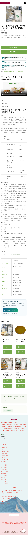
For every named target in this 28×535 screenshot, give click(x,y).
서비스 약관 (11, 523)
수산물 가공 (5, 459)
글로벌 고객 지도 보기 (9, 400)
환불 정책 (16, 523)
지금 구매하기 (14, 52)
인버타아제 (4, 464)
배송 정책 (21, 523)
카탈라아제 (4, 469)
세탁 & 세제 (5, 455)
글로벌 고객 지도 (4, 440)
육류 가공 (4, 453)
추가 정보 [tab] (4, 103)
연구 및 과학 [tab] (5, 106)
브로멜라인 (4, 475)
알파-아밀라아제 (5, 471)
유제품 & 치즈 (5, 451)
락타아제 (3, 473)
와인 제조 (4, 457)
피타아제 (3, 481)
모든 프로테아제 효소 (8, 410)
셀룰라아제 (4, 466)
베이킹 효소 (5, 447)
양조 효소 (4, 449)
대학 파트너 (21, 400)
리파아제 (3, 479)
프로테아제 (20, 71)
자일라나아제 (4, 483)
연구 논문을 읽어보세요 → (10, 310)
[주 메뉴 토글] (25, 3)
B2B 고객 (16, 400)
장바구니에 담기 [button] (6, 346)
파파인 (3, 477)
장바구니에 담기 (14, 47)
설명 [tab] (3, 100)
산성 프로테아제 (7, 71)
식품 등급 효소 (14, 71)
